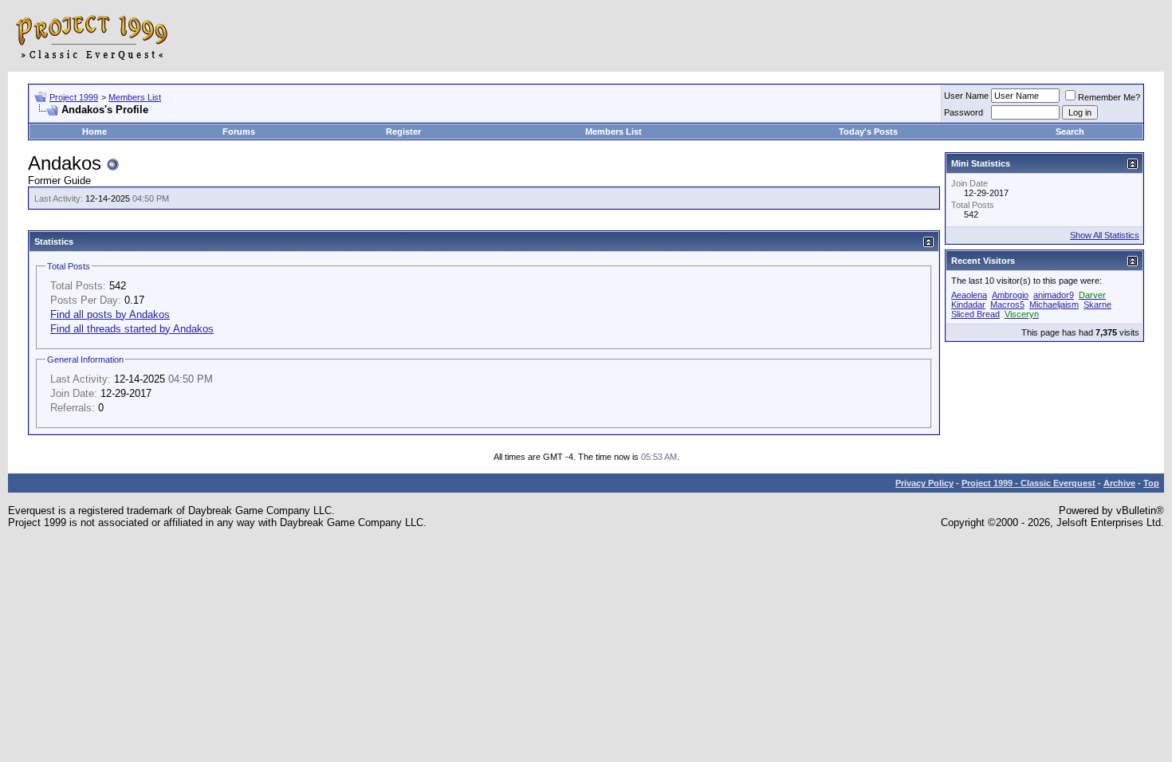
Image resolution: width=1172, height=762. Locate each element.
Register (403, 131)
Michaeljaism (1054, 304)
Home (94, 131)
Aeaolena (969, 295)
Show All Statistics (1104, 235)
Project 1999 (73, 97)
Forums (238, 131)
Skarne (1097, 304)
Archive (1119, 483)
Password (963, 112)
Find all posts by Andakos (110, 314)
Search (1070, 131)
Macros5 (1007, 304)
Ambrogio (1010, 295)
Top (1151, 483)
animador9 (1053, 295)
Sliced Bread (975, 314)
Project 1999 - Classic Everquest (1028, 483)
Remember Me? (1109, 97)
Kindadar (968, 304)
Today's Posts (868, 131)
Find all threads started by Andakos (132, 329)
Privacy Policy (924, 483)
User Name (966, 95)
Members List (134, 97)
